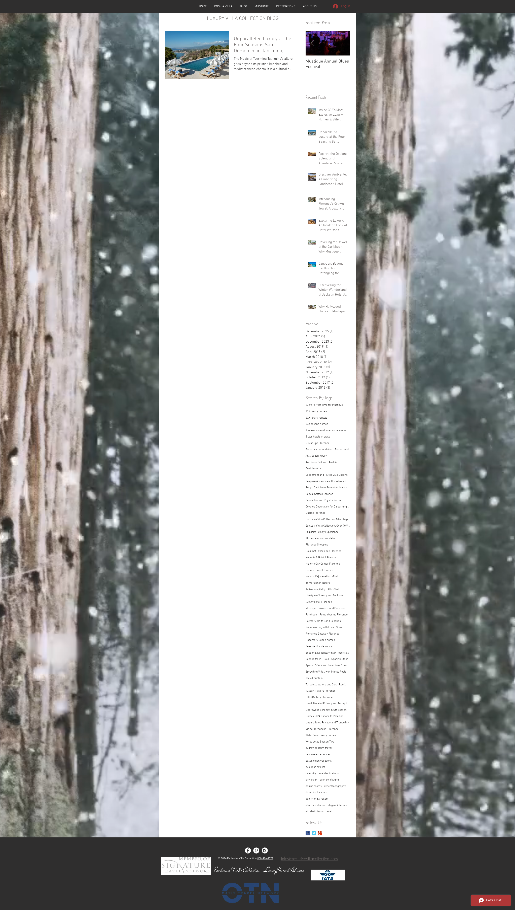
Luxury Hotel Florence (319, 602)
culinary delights (330, 780)
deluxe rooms (314, 786)
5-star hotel (342, 449)
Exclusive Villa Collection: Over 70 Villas (328, 526)
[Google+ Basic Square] (320, 833)
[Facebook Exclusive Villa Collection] (248, 850)
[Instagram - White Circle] (265, 850)
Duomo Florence (315, 513)
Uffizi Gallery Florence (319, 697)
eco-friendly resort (317, 799)
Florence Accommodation (321, 538)
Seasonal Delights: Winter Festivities (327, 653)
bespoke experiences (318, 754)
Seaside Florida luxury (319, 646)
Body (308, 487)
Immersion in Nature (318, 583)
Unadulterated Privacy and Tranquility (328, 703)
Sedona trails (313, 659)
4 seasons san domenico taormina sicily (328, 430)
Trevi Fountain (314, 678)
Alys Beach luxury (316, 456)
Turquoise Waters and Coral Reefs (326, 684)
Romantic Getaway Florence (322, 634)
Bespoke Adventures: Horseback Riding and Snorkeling (328, 481)
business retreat (315, 767)
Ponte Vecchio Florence (333, 614)
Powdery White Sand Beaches (323, 621)
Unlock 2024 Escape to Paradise (324, 716)
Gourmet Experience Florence (323, 551)
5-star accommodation (319, 449)
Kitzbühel (333, 589)
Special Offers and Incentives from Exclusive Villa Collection (328, 665)
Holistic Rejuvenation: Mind (322, 576)
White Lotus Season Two (320, 742)
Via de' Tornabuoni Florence (322, 729)
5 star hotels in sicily (318, 437)
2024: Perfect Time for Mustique (324, 405)
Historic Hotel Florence (319, 570)
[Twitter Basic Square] (314, 833)
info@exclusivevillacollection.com (309, 858)
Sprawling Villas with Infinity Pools (326, 672)
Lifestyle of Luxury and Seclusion (325, 595)
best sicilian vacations (319, 761)
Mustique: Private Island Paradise (325, 608)
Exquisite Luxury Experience (322, 532)
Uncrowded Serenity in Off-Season (326, 710)
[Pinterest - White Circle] (256, 850)
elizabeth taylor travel (319, 811)
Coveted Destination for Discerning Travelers (328, 506)
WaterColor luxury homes (321, 735)
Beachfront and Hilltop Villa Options (327, 475)
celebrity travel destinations (322, 773)
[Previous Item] (312, 43)
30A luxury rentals (316, 418)
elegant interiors (337, 805)
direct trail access (316, 792)
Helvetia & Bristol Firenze (321, 557)
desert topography (335, 786)
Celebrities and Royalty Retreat (324, 500)
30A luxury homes (316, 411)
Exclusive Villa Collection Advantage (327, 519)
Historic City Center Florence (323, 564)
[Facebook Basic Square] (308, 833)
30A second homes (317, 424)
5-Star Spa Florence (318, 443)
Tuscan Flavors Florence (321, 691)
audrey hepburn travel (319, 748)
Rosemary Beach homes (320, 640)
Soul (326, 659)
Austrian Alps (313, 468)
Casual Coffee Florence (319, 494)
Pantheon (311, 614)
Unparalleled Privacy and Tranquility (327, 722)
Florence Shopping (317, 544)
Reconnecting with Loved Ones (324, 627)
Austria (333, 462)
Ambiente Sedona (316, 462)
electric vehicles (315, 805)
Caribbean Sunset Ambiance (330, 487)
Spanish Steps (339, 659)
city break (311, 780)
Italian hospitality (316, 589)
